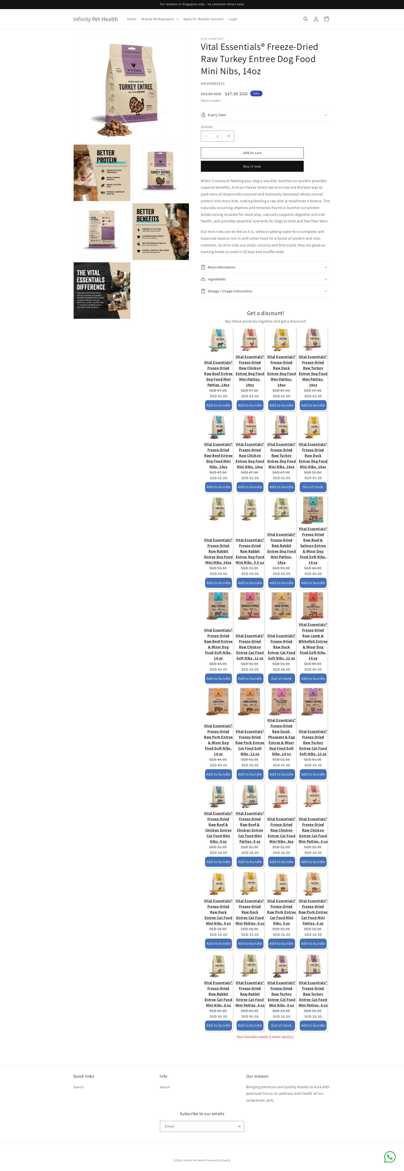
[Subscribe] (239, 1126)
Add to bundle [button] (218, 405)
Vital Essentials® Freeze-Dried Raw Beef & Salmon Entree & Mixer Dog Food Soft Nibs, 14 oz (313, 545)
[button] (159, 19)
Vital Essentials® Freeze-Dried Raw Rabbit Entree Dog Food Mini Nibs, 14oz (218, 551)
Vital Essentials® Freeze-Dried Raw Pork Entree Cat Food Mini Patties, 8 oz (313, 912)
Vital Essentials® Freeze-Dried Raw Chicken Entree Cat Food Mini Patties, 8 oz (313, 830)
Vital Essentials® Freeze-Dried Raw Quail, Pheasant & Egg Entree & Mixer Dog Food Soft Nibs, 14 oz (281, 737)
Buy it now (252, 166)
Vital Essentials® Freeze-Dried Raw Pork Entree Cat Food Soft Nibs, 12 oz (249, 742)
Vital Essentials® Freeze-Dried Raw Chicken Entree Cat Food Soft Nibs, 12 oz (250, 647)
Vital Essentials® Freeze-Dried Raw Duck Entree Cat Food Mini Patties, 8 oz (250, 912)
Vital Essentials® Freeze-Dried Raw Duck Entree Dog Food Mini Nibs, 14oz (313, 455)
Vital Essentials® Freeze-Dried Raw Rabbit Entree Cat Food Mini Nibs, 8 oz (218, 994)
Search (78, 1087)
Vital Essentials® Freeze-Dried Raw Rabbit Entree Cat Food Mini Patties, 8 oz (250, 994)
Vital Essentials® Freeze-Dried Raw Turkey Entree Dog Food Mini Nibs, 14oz (281, 455)
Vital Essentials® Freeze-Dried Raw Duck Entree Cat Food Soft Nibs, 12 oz (281, 647)
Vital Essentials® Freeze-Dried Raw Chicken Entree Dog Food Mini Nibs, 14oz (250, 455)
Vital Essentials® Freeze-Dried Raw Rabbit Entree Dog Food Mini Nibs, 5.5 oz (250, 551)
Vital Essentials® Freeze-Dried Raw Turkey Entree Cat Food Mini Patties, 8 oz (313, 994)
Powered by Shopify (218, 1160)
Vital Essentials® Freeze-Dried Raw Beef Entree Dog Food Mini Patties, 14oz (218, 373)
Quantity (207, 127)
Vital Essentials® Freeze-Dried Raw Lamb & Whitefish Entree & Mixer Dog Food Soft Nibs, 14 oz (313, 641)
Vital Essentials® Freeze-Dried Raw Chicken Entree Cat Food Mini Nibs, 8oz (281, 830)
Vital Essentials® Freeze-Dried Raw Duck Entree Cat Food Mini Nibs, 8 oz (218, 912)
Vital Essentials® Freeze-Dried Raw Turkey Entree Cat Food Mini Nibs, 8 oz (281, 994)
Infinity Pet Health (194, 1160)
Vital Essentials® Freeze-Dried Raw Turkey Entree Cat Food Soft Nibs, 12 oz (313, 742)
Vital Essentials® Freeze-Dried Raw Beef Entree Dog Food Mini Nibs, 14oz (218, 455)
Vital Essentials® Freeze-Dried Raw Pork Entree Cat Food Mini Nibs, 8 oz (281, 912)
